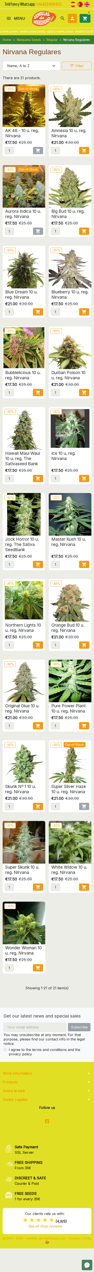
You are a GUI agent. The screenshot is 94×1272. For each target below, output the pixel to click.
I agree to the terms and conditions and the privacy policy (44, 1051)
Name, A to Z (31, 65)
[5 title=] (51, 1220)
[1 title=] (25, 1220)
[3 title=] (38, 1220)
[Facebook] (47, 1121)
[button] (62, 18)
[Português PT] (80, 4)
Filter (76, 65)
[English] (87, 4)
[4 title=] (45, 1220)
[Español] (73, 4)
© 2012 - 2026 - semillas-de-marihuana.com (34, 1238)
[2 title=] (32, 1220)
